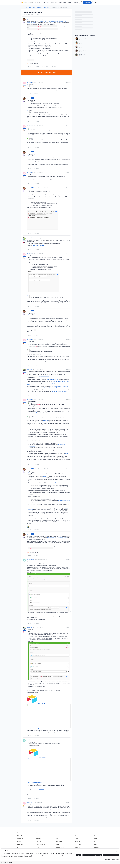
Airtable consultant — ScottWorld (59, 391)
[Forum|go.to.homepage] (27, 2)
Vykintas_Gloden (83, 54)
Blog (95, 841)
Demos (57, 844)
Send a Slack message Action (34, 729)
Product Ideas (54, 2)
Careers (95, 838)
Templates (77, 847)
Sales (37, 847)
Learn (57, 833)
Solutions (38, 833)
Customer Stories (60, 847)
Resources (77, 833)
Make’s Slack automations (52, 379)
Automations (47, 7)
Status (95, 844)
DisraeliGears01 (82, 50)
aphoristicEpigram (83, 38)
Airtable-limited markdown (42, 21)
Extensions (19, 841)
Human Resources (40, 844)
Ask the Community (37, 7)
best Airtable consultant (49, 390)
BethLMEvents (82, 46)
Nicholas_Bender (30, 559)
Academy (69, 2)
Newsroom (96, 847)
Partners (77, 836)
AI (17, 847)
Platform (19, 833)
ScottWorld (29, 238)
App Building (20, 844)
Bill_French (29, 82)
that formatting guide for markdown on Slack (57, 537)
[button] (87, 2)
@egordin (45, 420)
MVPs (64, 2)
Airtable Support (41, 703)
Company (96, 833)
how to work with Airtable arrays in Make (48, 388)
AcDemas (81, 42)
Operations (39, 841)
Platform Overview (21, 836)
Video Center (59, 841)
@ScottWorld (41, 789)
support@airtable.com (44, 376)
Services (77, 838)
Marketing (38, 838)
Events (60, 2)
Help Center (75, 2)
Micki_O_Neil (29, 802)
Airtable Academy (60, 836)
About (95, 836)
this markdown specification (64, 500)
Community (28, 7)
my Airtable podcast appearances (61, 386)
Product (38, 836)
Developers (77, 841)
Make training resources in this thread (61, 381)
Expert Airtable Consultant (38, 245)
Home (22, 7)
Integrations (20, 838)
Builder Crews (46, 2)
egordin (28, 19)
